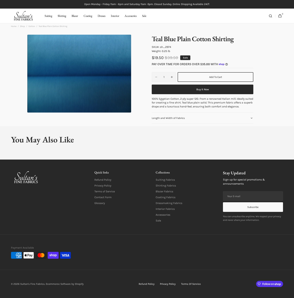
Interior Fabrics (165, 209)
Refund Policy (102, 179)
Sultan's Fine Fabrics (32, 283)
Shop (22, 26)
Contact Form (103, 197)
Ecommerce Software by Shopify (65, 283)
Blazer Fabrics (164, 191)
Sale (158, 220)
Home (13, 26)
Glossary (99, 203)
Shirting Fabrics (166, 185)
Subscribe (253, 207)
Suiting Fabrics (165, 179)
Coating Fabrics (165, 197)
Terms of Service (104, 191)
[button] (270, 16)
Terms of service (191, 283)
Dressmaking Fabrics (169, 203)
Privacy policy (168, 283)
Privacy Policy (102, 185)
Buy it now (202, 89)
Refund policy (146, 283)
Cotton (31, 26)
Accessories (163, 214)
